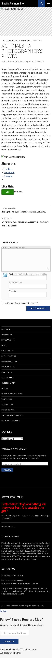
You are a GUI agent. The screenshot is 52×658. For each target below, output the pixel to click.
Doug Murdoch (19, 61)
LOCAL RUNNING (8, 367)
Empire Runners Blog (13, 3)
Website (12, 291)
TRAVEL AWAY (6, 399)
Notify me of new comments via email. (21, 303)
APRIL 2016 (5, 329)
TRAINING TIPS (7, 404)
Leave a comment (36, 61)
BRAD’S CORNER (7, 410)
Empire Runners (40, 516)
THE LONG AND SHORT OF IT (12, 415)
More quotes (8, 526)
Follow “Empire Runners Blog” (21, 620)
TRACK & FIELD (7, 377)
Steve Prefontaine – (12, 497)
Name (15, 282)
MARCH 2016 (6, 334)
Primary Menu (48, 3)
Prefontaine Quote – (11, 516)
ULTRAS (4, 388)
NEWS (3, 345)
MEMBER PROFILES (9, 361)
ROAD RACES (6, 372)
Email (28, 274)
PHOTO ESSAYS (34, 41)
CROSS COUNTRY (9, 41)
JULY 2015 (22, 41)
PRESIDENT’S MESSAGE (10, 420)
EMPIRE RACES (7, 351)
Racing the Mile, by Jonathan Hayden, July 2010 (23, 210)
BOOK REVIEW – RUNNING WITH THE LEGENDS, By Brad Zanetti (25, 222)
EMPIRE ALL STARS (8, 356)
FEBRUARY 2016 (7, 340)
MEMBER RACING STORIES (11, 394)
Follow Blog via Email (13, 449)
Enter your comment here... (13, 247)
